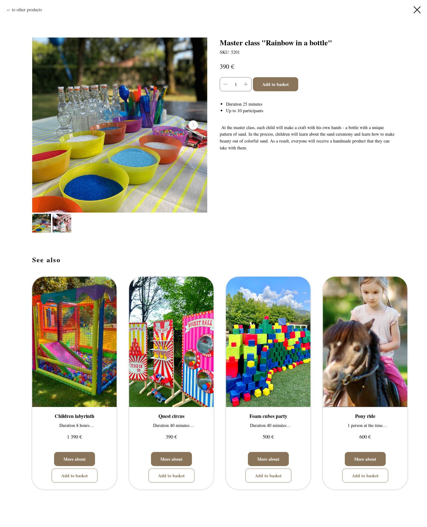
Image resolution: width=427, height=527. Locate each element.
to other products (27, 10)
